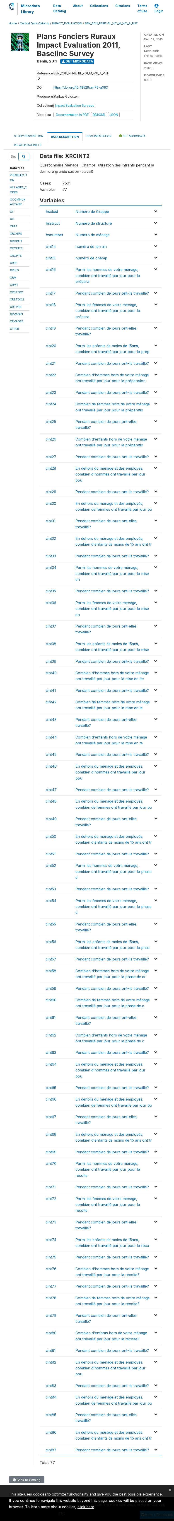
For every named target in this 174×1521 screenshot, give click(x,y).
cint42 (51, 702)
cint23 (51, 392)
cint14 (51, 246)
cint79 (51, 1315)
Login (159, 11)
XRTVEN (16, 307)
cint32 (51, 538)
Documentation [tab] (99, 136)
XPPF (13, 226)
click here (85, 1507)
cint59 (51, 988)
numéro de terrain (91, 246)
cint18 (51, 304)
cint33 (51, 556)
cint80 (51, 1333)
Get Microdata (79, 61)
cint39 (51, 661)
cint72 (51, 1198)
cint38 (51, 644)
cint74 (51, 1239)
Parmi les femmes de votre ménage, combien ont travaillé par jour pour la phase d (113, 906)
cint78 (51, 1298)
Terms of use (142, 8)
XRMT (14, 284)
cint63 (51, 1052)
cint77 (51, 1286)
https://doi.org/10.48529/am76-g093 (80, 87)
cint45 (51, 754)
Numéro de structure (93, 223)
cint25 (51, 421)
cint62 (51, 1035)
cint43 (51, 719)
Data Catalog (59, 8)
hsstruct (53, 223)
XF (12, 211)
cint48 (51, 801)
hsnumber (54, 235)
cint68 (51, 1134)
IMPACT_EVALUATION (67, 23)
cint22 (51, 375)
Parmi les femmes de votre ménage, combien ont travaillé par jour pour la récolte (107, 1204)
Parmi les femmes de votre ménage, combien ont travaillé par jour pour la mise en (112, 608)
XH (12, 219)
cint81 (51, 1350)
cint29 (51, 491)
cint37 (51, 626)
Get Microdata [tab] (133, 136)
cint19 (51, 328)
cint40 (51, 673)
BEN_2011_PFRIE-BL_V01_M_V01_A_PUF (111, 23)
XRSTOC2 (17, 299)
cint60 (51, 1000)
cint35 (51, 591)
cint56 (51, 941)
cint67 (51, 1117)
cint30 (51, 503)
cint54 (51, 900)
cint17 (51, 293)
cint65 (51, 1087)
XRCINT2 (16, 248)
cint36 (51, 602)
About (78, 6)
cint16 (51, 269)
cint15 (51, 258)
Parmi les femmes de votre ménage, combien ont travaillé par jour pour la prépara (107, 310)
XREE (13, 263)
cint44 (51, 737)
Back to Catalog (28, 1480)
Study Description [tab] (28, 136)
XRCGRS (16, 233)
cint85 (51, 1415)
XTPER (14, 328)
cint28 (51, 468)
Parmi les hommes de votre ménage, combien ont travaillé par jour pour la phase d (113, 871)
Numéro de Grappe (92, 211)
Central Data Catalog (34, 23)
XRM (13, 277)
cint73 (51, 1222)
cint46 (51, 766)
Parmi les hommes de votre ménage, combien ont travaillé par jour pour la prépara (107, 275)
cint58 (51, 971)
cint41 (51, 690)
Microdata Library (30, 9)
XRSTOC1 (16, 292)
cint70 (51, 1163)
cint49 (51, 819)
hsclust (52, 211)
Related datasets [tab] (27, 145)
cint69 (51, 1152)
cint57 (51, 959)
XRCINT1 (16, 241)
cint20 (51, 346)
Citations (122, 6)
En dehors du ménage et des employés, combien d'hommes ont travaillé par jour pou (110, 474)
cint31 (51, 521)
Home (13, 23)
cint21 (51, 363)
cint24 (51, 404)
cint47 (51, 789)
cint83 (51, 1385)
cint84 (51, 1397)
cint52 (51, 865)
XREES (14, 270)
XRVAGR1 (16, 314)
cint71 (51, 1187)
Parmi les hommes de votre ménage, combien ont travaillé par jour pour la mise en (112, 573)
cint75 (51, 1257)
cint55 (51, 924)
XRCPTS (16, 255)
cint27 (51, 457)
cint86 (51, 1432)
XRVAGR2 (17, 321)
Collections (99, 6)
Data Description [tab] (65, 136)
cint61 (51, 1017)
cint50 (51, 836)
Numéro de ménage (92, 235)
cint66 (51, 1099)
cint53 (51, 889)
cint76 (51, 1269)
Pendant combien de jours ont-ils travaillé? (112, 293)
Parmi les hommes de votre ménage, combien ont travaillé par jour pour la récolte (107, 1169)
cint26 (51, 439)
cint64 (51, 1064)
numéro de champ (91, 258)
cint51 (51, 854)
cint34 (51, 567)
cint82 (51, 1362)
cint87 (51, 1450)
